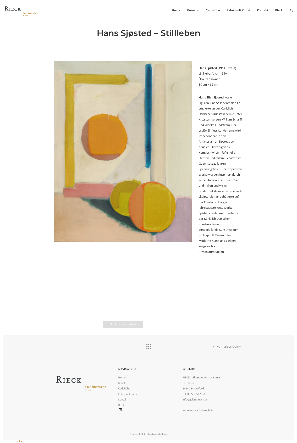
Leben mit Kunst (128, 394)
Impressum (189, 410)
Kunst (121, 383)
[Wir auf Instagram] (148, 412)
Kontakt (122, 399)
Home (121, 377)
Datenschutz (206, 410)
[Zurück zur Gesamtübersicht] (148, 345)
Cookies (19, 441)
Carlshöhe (124, 388)
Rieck (121, 405)
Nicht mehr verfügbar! (123, 324)
